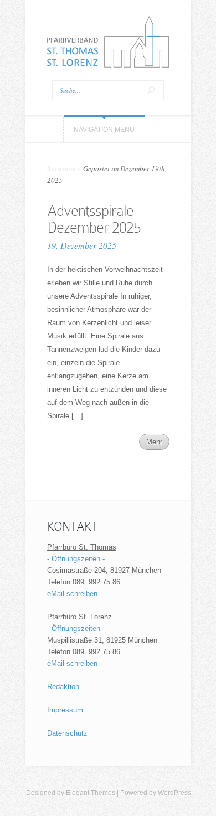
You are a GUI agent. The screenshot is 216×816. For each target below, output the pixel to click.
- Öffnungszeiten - (76, 559)
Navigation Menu (104, 130)
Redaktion (63, 686)
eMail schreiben (72, 593)
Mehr (154, 442)
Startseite (61, 168)
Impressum (65, 710)
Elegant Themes (90, 793)
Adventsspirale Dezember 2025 (94, 219)
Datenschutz (67, 733)
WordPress (174, 793)
